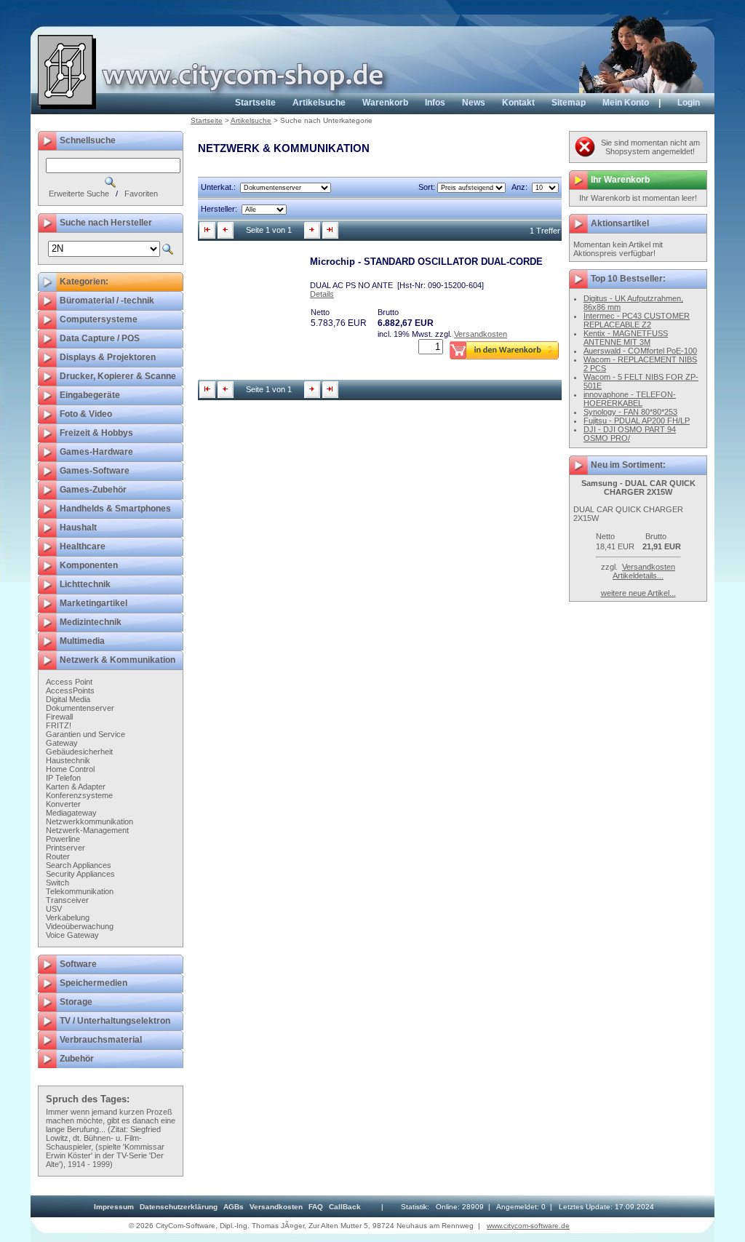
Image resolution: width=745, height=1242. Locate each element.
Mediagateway (71, 812)
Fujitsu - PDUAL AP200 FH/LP (636, 420)
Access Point (69, 681)
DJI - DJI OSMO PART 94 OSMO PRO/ (629, 433)
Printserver (65, 847)
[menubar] (227, 1207)
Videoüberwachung (79, 926)
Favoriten (141, 193)
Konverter (63, 804)
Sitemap (568, 102)
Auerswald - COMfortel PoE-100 (640, 350)
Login (688, 102)
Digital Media (68, 699)
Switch (57, 882)
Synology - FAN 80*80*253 (630, 411)
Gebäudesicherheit (79, 751)
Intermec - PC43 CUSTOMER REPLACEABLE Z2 (636, 320)
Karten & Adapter (75, 786)
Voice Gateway (72, 935)
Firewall (59, 716)
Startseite (255, 102)
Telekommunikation (79, 891)
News (473, 102)
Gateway (62, 743)
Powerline (63, 839)
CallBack (345, 1207)
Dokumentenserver (80, 708)
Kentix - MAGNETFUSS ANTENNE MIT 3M (625, 337)
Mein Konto (625, 102)
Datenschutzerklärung (179, 1207)
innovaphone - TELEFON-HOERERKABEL (629, 398)
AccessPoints (70, 690)
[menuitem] (114, 1207)
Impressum (114, 1207)
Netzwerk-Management (87, 830)
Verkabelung (67, 917)
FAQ (315, 1207)
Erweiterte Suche (79, 193)
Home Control (70, 769)
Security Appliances (80, 873)
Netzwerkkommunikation (89, 821)
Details (322, 294)
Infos (435, 102)
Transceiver (67, 900)
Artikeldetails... (638, 575)
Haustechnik (68, 760)
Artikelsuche (319, 102)
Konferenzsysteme (79, 795)
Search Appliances (78, 865)
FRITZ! (58, 725)
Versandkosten (480, 334)
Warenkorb (385, 102)
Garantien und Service (85, 734)
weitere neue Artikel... (638, 593)
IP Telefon (63, 777)
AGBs (233, 1207)
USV (54, 908)
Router (58, 856)
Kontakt (518, 102)
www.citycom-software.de (528, 1226)
